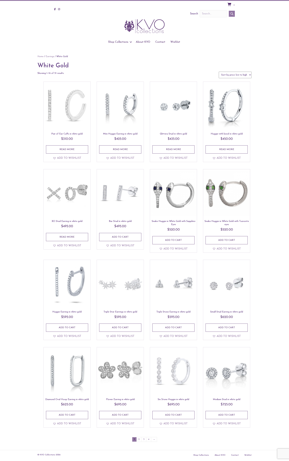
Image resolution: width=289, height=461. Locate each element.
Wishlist (175, 42)
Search (194, 13)
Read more (67, 149)
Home (40, 56)
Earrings (50, 56)
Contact (160, 42)
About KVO (143, 42)
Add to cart (120, 237)
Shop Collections (118, 42)
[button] (232, 14)
